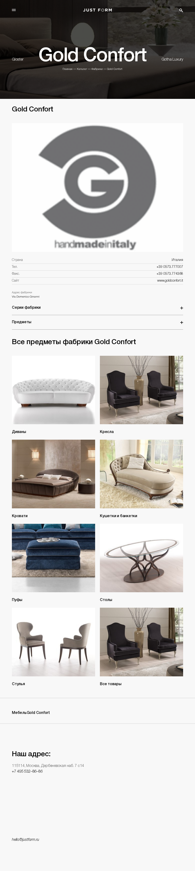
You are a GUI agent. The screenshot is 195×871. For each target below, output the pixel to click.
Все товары (111, 684)
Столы (106, 600)
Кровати (19, 516)
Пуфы (17, 600)
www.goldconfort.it (170, 280)
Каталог (82, 69)
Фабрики (97, 69)
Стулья (18, 684)
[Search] (181, 10)
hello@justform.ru (25, 840)
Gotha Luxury (172, 59)
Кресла (107, 432)
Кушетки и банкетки (118, 516)
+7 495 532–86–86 (27, 771)
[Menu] (14, 10)
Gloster (17, 59)
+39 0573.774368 (169, 273)
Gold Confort (114, 69)
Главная (68, 69)
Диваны (19, 432)
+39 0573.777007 (169, 267)
